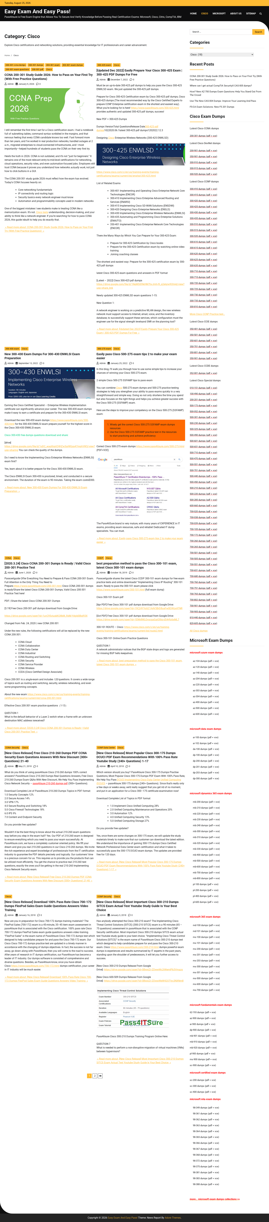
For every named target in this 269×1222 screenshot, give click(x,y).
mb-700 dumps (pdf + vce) (206, 872)
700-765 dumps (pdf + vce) (203, 594)
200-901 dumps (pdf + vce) (203, 150)
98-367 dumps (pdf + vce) (206, 1149)
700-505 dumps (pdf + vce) (203, 558)
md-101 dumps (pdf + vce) (206, 931)
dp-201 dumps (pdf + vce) (206, 766)
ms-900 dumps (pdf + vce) (203, 1059)
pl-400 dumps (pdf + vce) (205, 896)
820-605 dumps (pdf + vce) (203, 623)
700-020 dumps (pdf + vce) (203, 511)
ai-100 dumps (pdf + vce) (205, 737)
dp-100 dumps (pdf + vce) (206, 755)
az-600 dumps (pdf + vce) (206, 714)
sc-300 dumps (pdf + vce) (203, 1086)
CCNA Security (12, 747)
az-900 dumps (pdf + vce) (203, 1018)
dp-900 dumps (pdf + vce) (203, 1030)
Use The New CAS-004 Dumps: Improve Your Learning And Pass (223, 101)
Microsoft (219, 13)
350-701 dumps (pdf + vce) (203, 346)
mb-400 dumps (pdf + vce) (206, 854)
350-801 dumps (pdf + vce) (203, 352)
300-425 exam (104, 65)
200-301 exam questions (17, 69)
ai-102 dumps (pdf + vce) (205, 743)
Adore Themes (173, 1217)
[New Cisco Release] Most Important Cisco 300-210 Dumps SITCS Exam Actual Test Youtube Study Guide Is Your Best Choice (138, 906)
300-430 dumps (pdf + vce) (203, 212)
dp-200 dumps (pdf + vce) (206, 761)
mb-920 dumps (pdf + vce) (203, 1047)
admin (10, 84)
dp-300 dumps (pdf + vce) (206, 778)
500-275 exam (104, 349)
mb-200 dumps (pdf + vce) (206, 801)
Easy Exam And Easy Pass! (37, 11)
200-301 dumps (35, 65)
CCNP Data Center (106, 747)
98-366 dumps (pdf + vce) (206, 1143)
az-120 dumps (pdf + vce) (206, 667)
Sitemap (251, 13)
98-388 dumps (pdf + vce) (206, 1184)
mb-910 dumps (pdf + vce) (203, 1041)
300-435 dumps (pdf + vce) (203, 218)
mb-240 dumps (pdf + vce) (206, 825)
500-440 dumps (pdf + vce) (203, 476)
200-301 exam (53, 65)
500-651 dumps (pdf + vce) (203, 446)
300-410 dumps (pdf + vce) (203, 189)
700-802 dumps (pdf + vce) (203, 599)
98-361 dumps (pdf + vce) (206, 1113)
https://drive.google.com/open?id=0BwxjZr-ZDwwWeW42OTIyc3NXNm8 (144, 980)
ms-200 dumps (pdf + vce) (206, 949)
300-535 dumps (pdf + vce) (203, 236)
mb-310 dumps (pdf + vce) (206, 837)
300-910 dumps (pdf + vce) (203, 162)
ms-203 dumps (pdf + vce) (206, 960)
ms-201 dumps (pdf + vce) (206, 954)
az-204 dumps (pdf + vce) (206, 678)
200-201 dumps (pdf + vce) (203, 399)
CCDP (100, 558)
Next (100, 1076)
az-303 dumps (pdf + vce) (206, 690)
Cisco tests (42, 212)
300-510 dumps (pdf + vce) (203, 224)
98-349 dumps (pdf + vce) (206, 1107)
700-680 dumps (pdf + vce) (203, 576)
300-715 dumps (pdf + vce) (203, 277)
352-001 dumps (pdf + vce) (203, 373)
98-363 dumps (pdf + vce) (206, 1125)
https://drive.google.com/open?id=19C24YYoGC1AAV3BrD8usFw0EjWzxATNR (139, 608)
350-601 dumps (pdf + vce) (203, 340)
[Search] (260, 13)
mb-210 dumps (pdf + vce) (206, 807)
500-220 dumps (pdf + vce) (203, 494)
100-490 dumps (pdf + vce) (203, 393)
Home (193, 13)
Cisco (204, 13)
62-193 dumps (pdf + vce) (203, 1012)
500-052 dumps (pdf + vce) (203, 411)
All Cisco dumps (199, 630)
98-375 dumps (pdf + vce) (206, 1166)
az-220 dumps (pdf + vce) (206, 684)
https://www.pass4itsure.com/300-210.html (135, 947)
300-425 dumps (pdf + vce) (203, 206)
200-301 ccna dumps (16, 65)
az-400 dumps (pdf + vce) (206, 702)
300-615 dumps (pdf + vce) (203, 247)
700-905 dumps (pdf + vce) (203, 611)
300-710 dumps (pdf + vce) (203, 271)
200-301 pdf (37, 69)
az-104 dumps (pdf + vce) (206, 661)
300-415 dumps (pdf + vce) (203, 194)
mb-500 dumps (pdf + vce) (206, 860)
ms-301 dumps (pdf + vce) (206, 972)
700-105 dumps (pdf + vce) (203, 529)
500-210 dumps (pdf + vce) (203, 488)
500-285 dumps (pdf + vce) (203, 499)
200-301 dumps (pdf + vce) (203, 135)
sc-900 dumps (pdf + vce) (203, 1065)
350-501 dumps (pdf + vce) (203, 334)
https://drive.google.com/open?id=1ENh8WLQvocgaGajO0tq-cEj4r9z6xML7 (138, 619)
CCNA (8, 558)
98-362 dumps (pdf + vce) (206, 1119)
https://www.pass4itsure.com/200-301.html (38, 585)
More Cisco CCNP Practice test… (207, 314)
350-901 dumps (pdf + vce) (203, 156)
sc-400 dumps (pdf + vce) (203, 1092)
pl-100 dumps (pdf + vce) (205, 884)
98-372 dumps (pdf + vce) (206, 1160)
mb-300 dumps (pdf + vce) (206, 831)
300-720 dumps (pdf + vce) (203, 283)
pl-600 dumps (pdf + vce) (205, 902)
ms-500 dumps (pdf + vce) (206, 978)
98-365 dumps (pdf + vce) (206, 1137)
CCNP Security (104, 896)
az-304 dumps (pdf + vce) (206, 696)
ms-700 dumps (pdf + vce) (206, 990)
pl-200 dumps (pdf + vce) (205, 890)
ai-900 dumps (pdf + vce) (202, 1024)
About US (235, 13)
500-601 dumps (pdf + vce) (203, 441)
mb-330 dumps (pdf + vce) (206, 849)
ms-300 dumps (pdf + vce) (206, 966)
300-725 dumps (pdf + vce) (203, 289)
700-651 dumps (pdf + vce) (203, 570)
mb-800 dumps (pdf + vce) (206, 878)
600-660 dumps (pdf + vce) (203, 505)
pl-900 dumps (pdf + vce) (202, 1053)
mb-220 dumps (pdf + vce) (206, 813)
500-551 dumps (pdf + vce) (203, 464)
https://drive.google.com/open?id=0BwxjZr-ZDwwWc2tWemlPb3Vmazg (143, 969)
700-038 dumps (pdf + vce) (203, 517)
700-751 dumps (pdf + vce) (203, 588)
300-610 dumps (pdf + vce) (203, 242)
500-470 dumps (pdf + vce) (203, 458)
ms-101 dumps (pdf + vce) (206, 943)
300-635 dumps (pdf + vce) (203, 265)
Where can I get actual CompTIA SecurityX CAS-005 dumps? (221, 85)
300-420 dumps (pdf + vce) (203, 200)
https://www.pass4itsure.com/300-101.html (121, 589)
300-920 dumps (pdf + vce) (203, 174)
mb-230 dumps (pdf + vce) (206, 819)
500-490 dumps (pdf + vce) (203, 435)
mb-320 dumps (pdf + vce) (206, 843)
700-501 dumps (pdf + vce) (203, 552)
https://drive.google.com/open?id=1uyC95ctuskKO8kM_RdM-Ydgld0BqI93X (46, 615)
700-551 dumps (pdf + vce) (203, 564)
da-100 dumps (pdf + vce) (206, 749)
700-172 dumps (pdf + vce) (203, 535)
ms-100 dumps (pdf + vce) (206, 937)
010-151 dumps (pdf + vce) (203, 387)
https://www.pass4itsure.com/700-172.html (35, 965)
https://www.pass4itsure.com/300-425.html (155, 107)
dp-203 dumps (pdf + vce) (206, 772)
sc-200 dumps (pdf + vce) (203, 1080)
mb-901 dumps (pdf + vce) (203, 1035)
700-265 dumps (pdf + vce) (203, 546)
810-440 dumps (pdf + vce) (203, 617)
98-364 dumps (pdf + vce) (206, 1131)
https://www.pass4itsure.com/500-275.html (160, 446)
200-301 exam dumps (73, 65)
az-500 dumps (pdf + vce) (206, 708)
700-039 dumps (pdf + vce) (203, 523)
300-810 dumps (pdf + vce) (203, 306)
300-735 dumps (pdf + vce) (203, 300)
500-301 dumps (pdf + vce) (203, 417)
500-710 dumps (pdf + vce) (203, 452)
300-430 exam (12, 349)
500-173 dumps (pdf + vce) (203, 405)
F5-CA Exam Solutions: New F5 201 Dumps (212, 106)
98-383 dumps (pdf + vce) (206, 1178)
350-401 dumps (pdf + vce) (203, 329)
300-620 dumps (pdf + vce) (203, 253)
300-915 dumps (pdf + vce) (203, 168)
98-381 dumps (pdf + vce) (206, 1172)
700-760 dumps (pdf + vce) (203, 582)
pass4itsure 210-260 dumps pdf (50, 783)
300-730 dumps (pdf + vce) (203, 294)
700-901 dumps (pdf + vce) (203, 605)
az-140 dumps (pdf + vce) (206, 672)
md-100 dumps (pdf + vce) (206, 925)
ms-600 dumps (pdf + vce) (206, 984)
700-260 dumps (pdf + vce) (203, 541)
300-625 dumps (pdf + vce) (203, 259)
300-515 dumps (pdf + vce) (203, 230)
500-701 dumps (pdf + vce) (203, 470)
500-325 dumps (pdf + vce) (203, 429)
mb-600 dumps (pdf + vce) (206, 866)
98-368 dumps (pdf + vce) (206, 1154)
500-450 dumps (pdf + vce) (203, 482)
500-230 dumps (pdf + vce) (203, 423)
